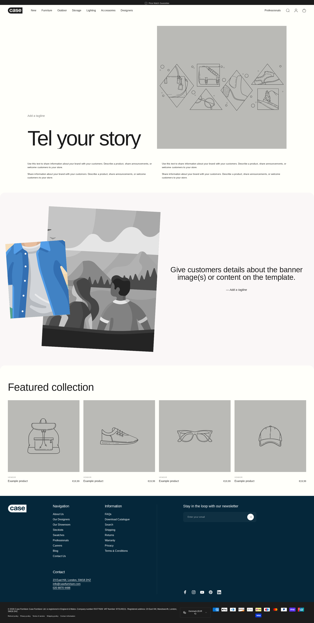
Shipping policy (52, 616)
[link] (72, 580)
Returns (109, 535)
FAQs (108, 514)
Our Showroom (61, 524)
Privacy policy (25, 616)
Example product (18, 481)
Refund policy (13, 616)
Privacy (109, 545)
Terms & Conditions (116, 550)
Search (109, 524)
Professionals (61, 540)
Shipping (110, 529)
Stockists (58, 529)
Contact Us (59, 556)
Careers (57, 545)
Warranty (110, 540)
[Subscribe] (250, 517)
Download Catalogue (117, 519)
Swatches (58, 535)
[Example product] (43, 436)
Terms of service (39, 616)
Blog (55, 550)
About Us (58, 514)
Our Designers (61, 519)
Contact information (67, 616)
